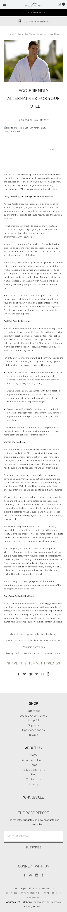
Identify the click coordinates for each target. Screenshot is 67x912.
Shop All (33, 720)
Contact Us (33, 779)
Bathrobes (33, 710)
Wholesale (33, 797)
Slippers (33, 725)
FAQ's (33, 755)
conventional (50, 552)
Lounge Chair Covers (34, 715)
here (48, 435)
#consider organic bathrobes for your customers (33, 640)
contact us (50, 622)
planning (8, 486)
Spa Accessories (33, 730)
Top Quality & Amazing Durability (36, 21)
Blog (33, 774)
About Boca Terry (33, 769)
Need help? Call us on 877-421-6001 (33, 888)
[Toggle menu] (4, 4)
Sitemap (33, 784)
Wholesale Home (33, 760)
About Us (33, 748)
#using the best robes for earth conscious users (33, 653)
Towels (33, 734)
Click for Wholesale (33, 12)
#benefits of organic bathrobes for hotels (33, 634)
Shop (33, 703)
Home (33, 764)
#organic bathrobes (33, 646)
